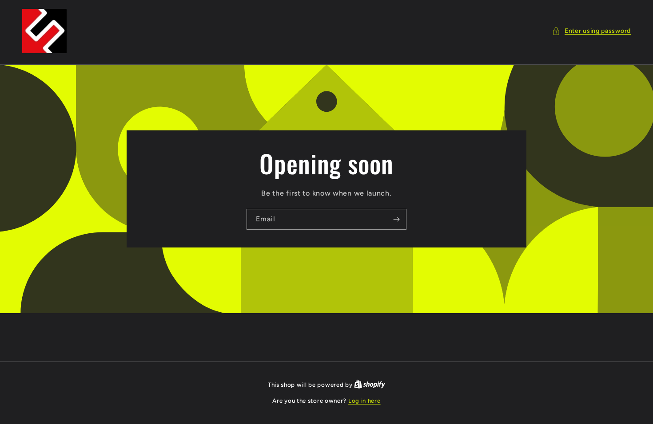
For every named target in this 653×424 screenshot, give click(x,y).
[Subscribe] (396, 219)
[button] (591, 30)
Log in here (364, 400)
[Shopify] (369, 384)
